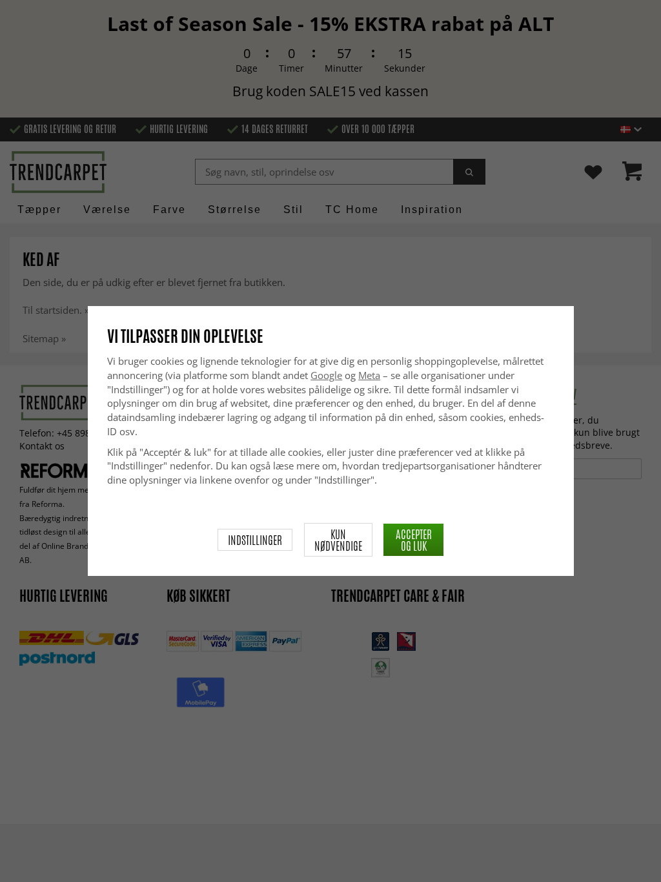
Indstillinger (255, 539)
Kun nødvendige (338, 540)
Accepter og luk (414, 540)
